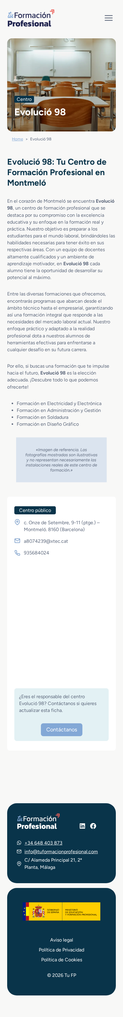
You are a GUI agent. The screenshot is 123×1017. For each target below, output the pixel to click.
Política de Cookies (61, 960)
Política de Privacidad (61, 950)
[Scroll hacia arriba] (107, 985)
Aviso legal (61, 940)
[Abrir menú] (108, 17)
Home (17, 139)
